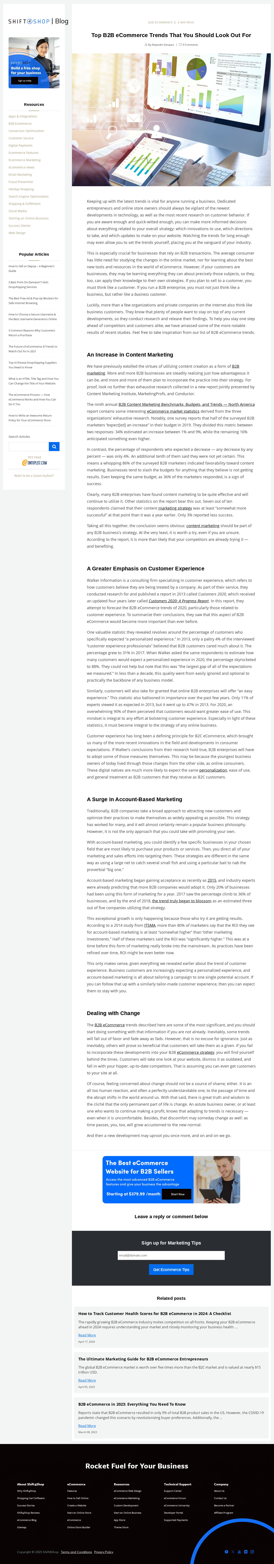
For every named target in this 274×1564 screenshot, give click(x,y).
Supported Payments (176, 1520)
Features (72, 1491)
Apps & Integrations (23, 116)
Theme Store (121, 1527)
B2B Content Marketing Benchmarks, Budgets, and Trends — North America (187, 404)
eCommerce (74, 1520)
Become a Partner (224, 1505)
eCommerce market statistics (173, 411)
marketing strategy (175, 508)
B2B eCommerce (160, 22)
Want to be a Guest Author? (34, 476)
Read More (87, 1335)
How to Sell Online (77, 1498)
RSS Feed (34, 457)
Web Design (17, 233)
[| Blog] (29, 22)
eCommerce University (177, 1505)
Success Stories (20, 225)
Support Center (173, 1491)
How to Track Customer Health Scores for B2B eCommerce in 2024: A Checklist (154, 1313)
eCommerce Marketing (127, 1498)
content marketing (202, 525)
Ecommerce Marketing (25, 160)
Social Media (18, 211)
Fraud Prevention (21, 182)
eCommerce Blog (26, 1520)
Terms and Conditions (76, 1552)
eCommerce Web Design (127, 1491)
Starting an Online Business (29, 218)
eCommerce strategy (195, 1052)
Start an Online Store (79, 1513)
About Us (219, 1491)
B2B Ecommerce (20, 123)
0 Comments (190, 44)
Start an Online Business (127, 1513)
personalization (213, 770)
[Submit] (54, 446)
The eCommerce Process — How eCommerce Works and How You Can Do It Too (32, 399)
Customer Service (21, 138)
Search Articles (19, 437)
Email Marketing (20, 174)
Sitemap (21, 1527)
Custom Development (126, 1505)
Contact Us (220, 1498)
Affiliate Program (223, 1513)
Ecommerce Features (24, 153)
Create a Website (76, 1505)
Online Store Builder (78, 1527)
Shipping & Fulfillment (24, 204)
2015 (212, 880)
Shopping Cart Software (31, 1498)
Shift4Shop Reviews (28, 1513)
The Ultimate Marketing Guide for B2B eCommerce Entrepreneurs (143, 1359)
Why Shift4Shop (26, 1491)
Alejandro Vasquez (163, 44)
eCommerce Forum (175, 1498)
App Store (119, 1520)
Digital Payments (21, 145)
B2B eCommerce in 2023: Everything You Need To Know (132, 1404)
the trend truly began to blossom (181, 900)
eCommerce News (21, 167)
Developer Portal (173, 1513)
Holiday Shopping (21, 189)
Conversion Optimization (26, 131)
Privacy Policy (103, 1552)
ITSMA (149, 925)
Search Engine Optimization (29, 196)
